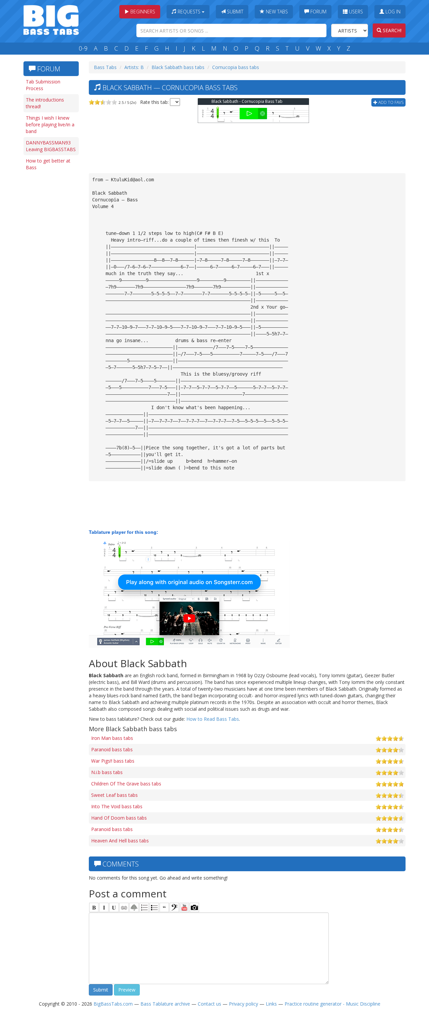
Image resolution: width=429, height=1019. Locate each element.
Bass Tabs (105, 67)
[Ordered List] (144, 907)
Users (355, 11)
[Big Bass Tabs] (51, 19)
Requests (189, 11)
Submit (234, 11)
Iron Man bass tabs (112, 738)
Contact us (209, 1004)
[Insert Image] (134, 907)
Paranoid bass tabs (112, 749)
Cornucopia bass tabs (235, 67)
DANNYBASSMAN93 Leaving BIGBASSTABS (51, 145)
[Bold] (94, 907)
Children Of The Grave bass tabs (126, 783)
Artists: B (134, 67)
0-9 (83, 48)
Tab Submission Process (43, 84)
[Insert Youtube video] (184, 907)
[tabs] (174, 907)
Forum (317, 11)
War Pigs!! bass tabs (112, 761)
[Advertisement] (50, 277)
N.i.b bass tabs (107, 772)
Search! (391, 30)
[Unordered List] (154, 907)
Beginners (142, 11)
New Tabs (276, 11)
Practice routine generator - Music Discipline (332, 1004)
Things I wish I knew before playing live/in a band (50, 124)
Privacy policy (243, 1004)
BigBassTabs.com (113, 1004)
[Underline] (114, 907)
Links (271, 1004)
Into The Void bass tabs (116, 806)
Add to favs (390, 102)
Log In (392, 11)
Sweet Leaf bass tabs (114, 795)
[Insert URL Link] (124, 907)
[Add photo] (194, 907)
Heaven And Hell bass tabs (120, 840)
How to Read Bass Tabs (212, 719)
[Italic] (104, 907)
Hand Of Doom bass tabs (119, 818)
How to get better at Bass (48, 164)
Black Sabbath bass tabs (177, 67)
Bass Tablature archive (165, 1004)
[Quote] (164, 907)
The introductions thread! (45, 103)
